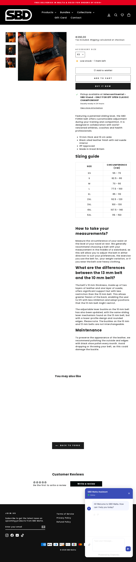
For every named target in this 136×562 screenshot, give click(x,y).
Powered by (108, 554)
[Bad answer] (97, 515)
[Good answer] (94, 515)
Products (48, 12)
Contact (76, 17)
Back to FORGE (69, 445)
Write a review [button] (86, 483)
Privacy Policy (64, 518)
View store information (91, 108)
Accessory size (86, 49)
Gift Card (61, 17)
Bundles (65, 12)
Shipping (94, 40)
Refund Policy (64, 522)
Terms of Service (65, 514)
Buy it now (103, 86)
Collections (84, 12)
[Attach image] (89, 545)
